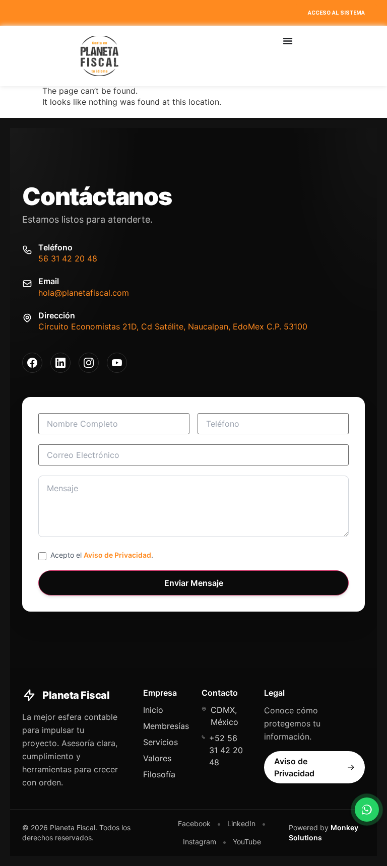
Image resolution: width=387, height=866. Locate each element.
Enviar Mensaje (193, 583)
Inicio (153, 710)
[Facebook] (32, 363)
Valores (157, 758)
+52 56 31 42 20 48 (226, 750)
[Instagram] (89, 363)
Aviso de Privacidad (117, 555)
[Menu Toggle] (288, 41)
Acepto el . (101, 555)
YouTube (247, 841)
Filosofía (159, 774)
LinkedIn (241, 823)
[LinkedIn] (60, 363)
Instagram (199, 841)
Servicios (160, 742)
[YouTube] (117, 363)
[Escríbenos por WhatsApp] (367, 809)
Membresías (166, 726)
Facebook (194, 823)
